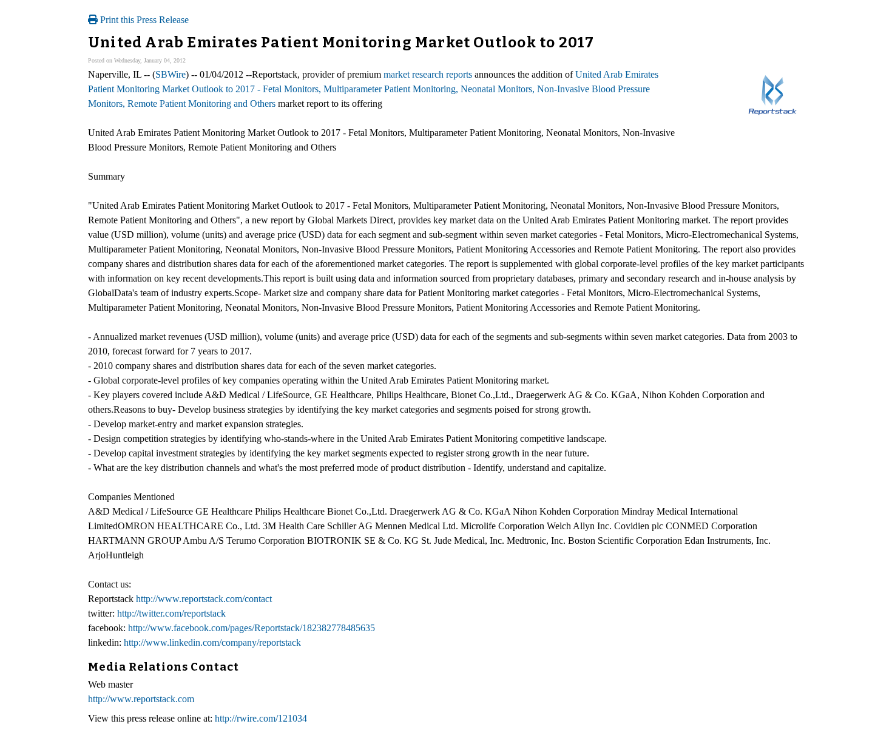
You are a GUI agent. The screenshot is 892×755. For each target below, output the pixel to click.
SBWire (170, 74)
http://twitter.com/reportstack (171, 613)
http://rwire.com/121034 (261, 718)
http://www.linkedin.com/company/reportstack (212, 642)
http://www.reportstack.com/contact (204, 599)
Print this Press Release (143, 20)
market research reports (427, 74)
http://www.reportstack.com (141, 699)
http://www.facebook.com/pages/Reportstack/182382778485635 (251, 628)
